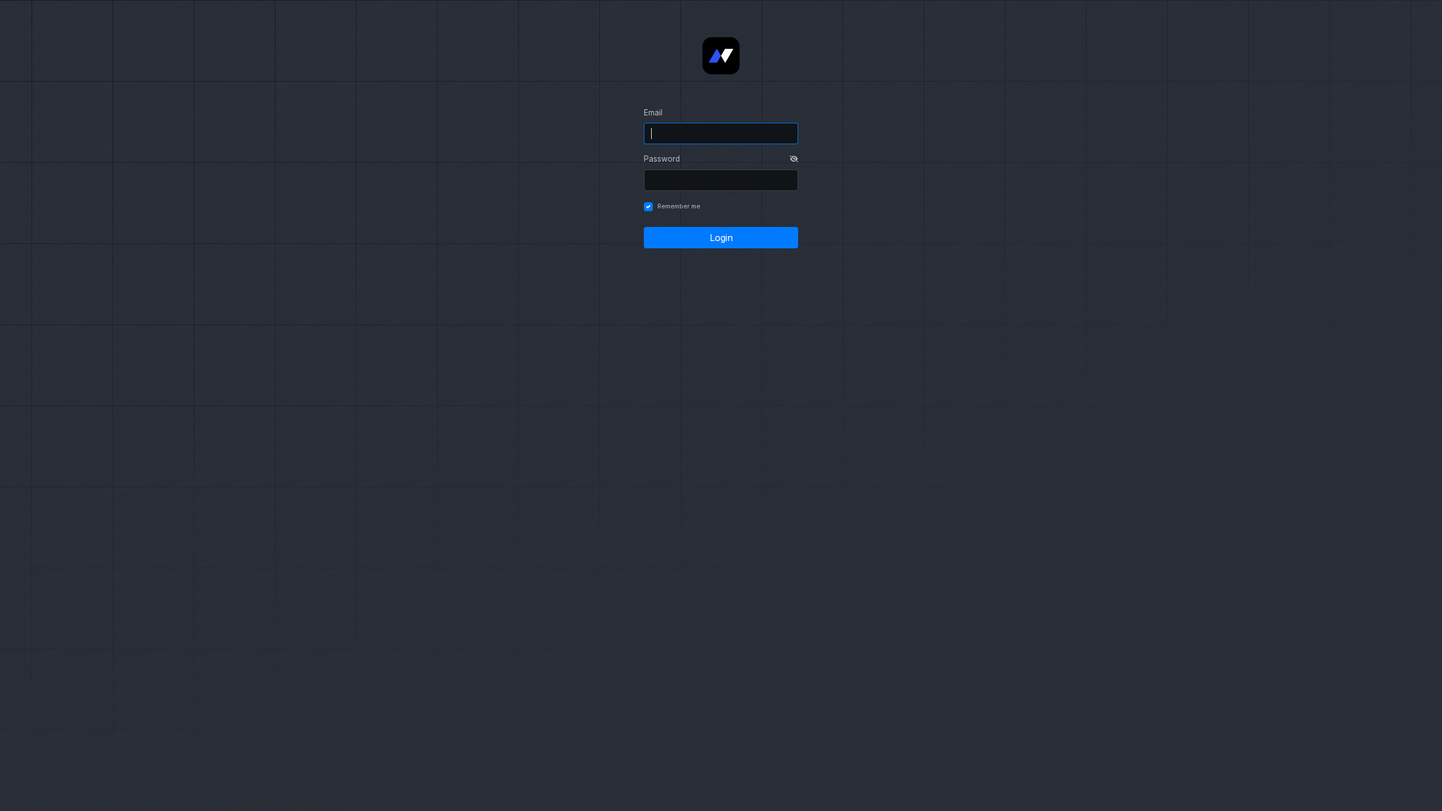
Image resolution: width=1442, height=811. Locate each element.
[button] (794, 158)
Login (721, 237)
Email (653, 112)
